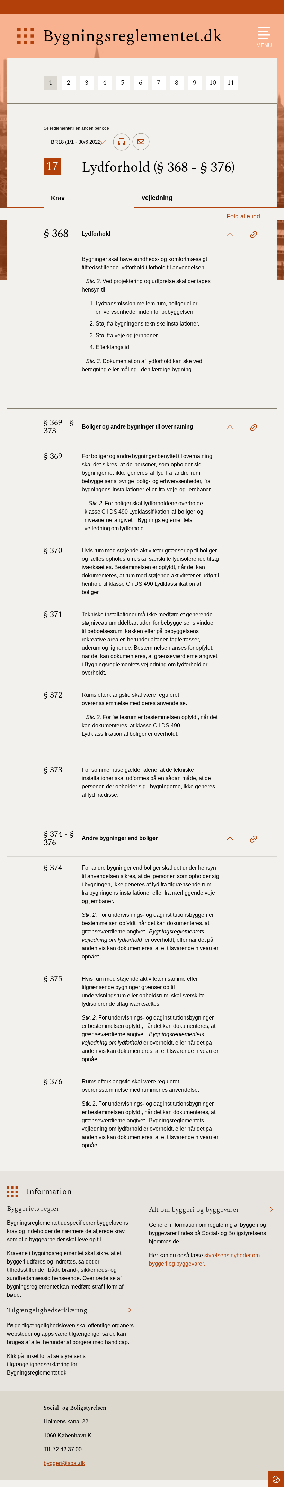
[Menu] (262, 33)
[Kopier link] (253, 235)
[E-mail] (141, 142)
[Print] (121, 142)
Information (49, 1191)
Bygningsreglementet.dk (132, 36)
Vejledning (156, 197)
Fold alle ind (243, 216)
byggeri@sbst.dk (64, 1463)
